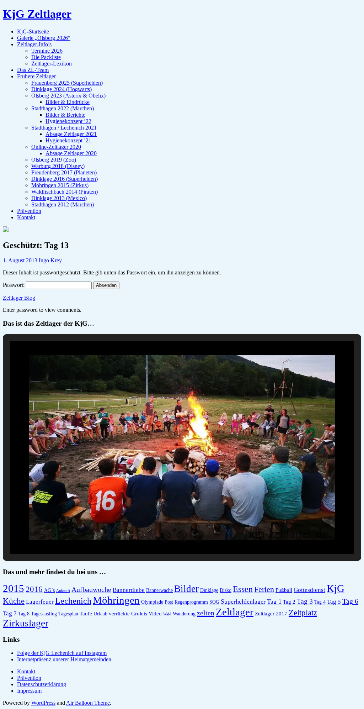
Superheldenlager (243, 601)
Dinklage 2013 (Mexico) (59, 198)
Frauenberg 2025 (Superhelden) (67, 83)
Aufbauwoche (91, 589)
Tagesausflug (44, 613)
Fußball (283, 590)
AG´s (49, 590)
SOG (214, 602)
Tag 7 (10, 613)
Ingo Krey (50, 260)
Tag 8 (24, 613)
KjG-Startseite (33, 31)
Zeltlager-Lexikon (51, 64)
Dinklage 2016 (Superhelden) (64, 179)
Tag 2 (289, 602)
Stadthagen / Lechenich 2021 (64, 128)
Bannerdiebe (129, 590)
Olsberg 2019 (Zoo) (53, 160)
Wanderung (184, 613)
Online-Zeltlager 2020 (56, 147)
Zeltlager (234, 612)
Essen (243, 589)
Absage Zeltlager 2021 (71, 134)
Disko (225, 590)
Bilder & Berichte (65, 115)
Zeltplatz (303, 612)
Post (169, 602)
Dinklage (209, 590)
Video (155, 613)
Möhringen (116, 600)
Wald (167, 614)
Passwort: (14, 285)
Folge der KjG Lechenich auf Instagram (62, 653)
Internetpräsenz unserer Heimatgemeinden (64, 659)
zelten (205, 613)
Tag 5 (334, 601)
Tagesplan (68, 613)
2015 (13, 588)
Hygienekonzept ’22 (68, 121)
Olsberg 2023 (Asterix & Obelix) (68, 96)
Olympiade (152, 602)
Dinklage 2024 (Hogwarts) (61, 89)
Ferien (264, 589)
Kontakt (26, 217)
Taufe (86, 613)
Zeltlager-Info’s (34, 44)
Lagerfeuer (40, 601)
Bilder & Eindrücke (68, 102)
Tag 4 (320, 602)
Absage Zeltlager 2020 (71, 153)
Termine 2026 (47, 51)
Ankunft (63, 591)
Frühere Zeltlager (36, 76)
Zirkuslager (25, 623)
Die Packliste (46, 57)
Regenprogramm (191, 602)
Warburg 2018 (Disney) (58, 166)
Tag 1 (274, 601)
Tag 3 (305, 601)
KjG (335, 588)
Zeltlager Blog (19, 298)
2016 (34, 589)
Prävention (29, 211)
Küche (14, 601)
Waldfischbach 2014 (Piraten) (64, 192)
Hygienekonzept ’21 (68, 140)
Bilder (186, 588)
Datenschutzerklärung (41, 684)
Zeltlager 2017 (271, 613)
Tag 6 (350, 601)
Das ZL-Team (33, 70)
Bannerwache (159, 590)
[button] (165, 535)
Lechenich (73, 600)
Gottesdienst (309, 590)
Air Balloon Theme (88, 703)
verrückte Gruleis (128, 613)
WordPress (43, 703)
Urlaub (100, 613)
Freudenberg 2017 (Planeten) (64, 172)
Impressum (29, 691)
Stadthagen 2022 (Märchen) (62, 108)
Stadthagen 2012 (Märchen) (62, 204)
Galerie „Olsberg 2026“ (43, 38)
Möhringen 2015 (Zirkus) (60, 185)
